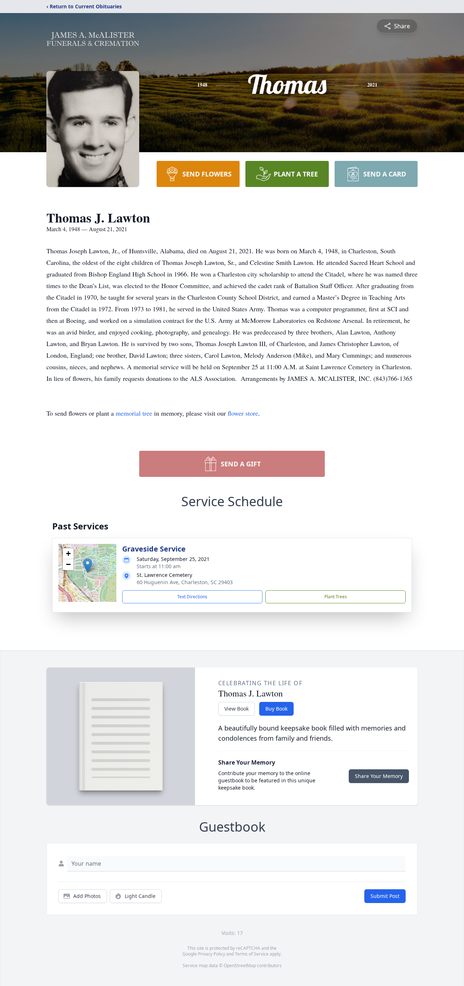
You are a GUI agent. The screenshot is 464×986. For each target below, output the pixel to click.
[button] (87, 565)
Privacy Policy (211, 954)
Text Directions (192, 597)
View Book (236, 708)
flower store (243, 413)
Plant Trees (335, 597)
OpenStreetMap (240, 965)
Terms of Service (252, 954)
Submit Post (384, 896)
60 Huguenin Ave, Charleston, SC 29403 (185, 582)
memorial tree (134, 413)
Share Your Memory (379, 776)
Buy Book (276, 708)
